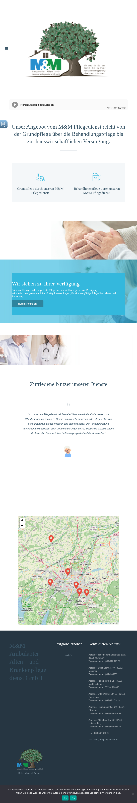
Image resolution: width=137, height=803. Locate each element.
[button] (76, 585)
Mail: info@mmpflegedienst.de (103, 739)
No (73, 798)
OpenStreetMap (104, 623)
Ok (65, 798)
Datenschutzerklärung (28, 773)
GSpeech (121, 108)
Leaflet (92, 623)
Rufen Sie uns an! (27, 304)
